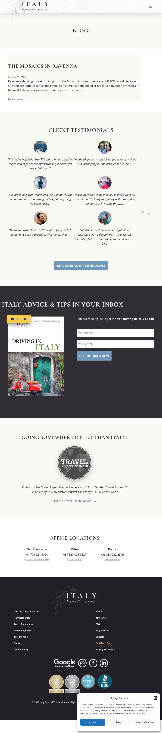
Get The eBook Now (94, 356)
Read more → (17, 99)
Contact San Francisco (37, 559)
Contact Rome (112, 559)
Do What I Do (103, 643)
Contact (100, 636)
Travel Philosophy (23, 624)
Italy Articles (102, 630)
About (99, 611)
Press (17, 643)
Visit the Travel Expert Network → (74, 501)
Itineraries (101, 617)
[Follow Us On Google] (64, 663)
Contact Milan (74, 559)
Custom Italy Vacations (26, 611)
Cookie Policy (21, 649)
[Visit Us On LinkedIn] (104, 663)
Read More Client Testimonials (81, 265)
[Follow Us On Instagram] (82, 663)
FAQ (98, 624)
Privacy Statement (105, 649)
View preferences (145, 722)
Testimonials (21, 636)
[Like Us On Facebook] (93, 663)
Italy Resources (22, 617)
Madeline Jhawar (23, 630)
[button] (155, 698)
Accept (92, 722)
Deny (119, 722)
